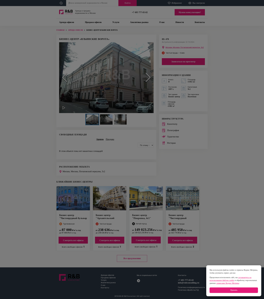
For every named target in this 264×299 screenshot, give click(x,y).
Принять (233, 290)
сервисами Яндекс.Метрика (227, 283)
